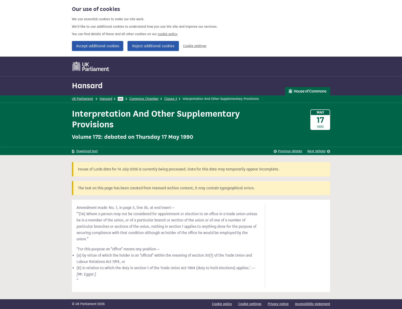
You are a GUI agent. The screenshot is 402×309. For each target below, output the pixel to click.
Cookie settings (194, 46)
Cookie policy (222, 304)
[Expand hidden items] (120, 99)
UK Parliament (82, 99)
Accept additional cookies (97, 46)
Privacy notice (278, 304)
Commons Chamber (144, 99)
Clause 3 (170, 99)
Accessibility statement (312, 304)
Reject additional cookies (153, 46)
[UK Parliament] (91, 66)
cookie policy (167, 34)
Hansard (87, 85)
